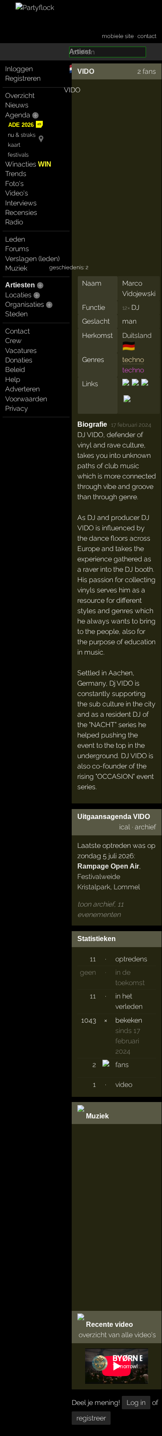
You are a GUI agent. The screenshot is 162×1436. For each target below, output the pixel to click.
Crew (13, 341)
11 (93, 959)
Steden (16, 314)
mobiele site (118, 36)
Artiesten (20, 285)
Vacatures (21, 350)
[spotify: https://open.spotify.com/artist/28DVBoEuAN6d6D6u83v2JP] (126, 406)
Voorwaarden (26, 399)
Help (12, 379)
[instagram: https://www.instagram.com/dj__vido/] (135, 389)
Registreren (23, 78)
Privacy (16, 408)
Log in (136, 1402)
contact (146, 36)
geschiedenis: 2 (69, 267)
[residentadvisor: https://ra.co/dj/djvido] (144, 389)
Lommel (127, 887)
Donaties (18, 360)
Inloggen (19, 69)
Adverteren (22, 389)
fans (122, 1065)
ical (124, 827)
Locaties (18, 295)
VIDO (85, 71)
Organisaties (24, 304)
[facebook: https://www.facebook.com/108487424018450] (126, 389)
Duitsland (137, 335)
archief (145, 827)
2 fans (146, 71)
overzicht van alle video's (117, 1335)
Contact (17, 331)
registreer (91, 1418)
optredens (131, 959)
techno (133, 360)
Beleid (15, 369)
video (123, 1084)
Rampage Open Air (108, 866)
